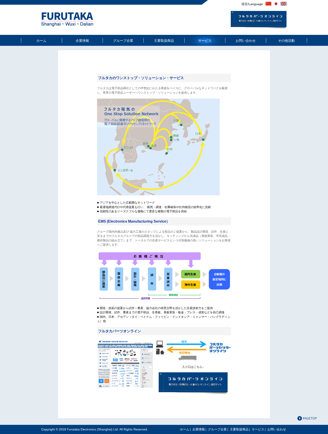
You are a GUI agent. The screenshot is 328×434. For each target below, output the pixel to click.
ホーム (41, 40)
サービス (205, 40)
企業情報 (82, 40)
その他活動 (286, 40)
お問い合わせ (246, 40)
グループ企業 (123, 40)
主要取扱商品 (164, 40)
